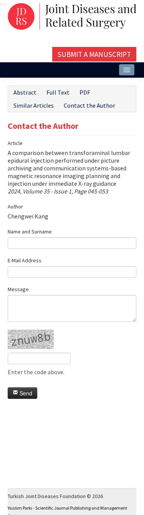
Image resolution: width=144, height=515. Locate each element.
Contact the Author (89, 105)
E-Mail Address (24, 260)
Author (15, 206)
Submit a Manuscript (94, 54)
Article (15, 143)
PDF (84, 92)
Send (25, 393)
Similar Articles (33, 105)
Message (18, 289)
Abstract (24, 92)
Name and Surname (30, 231)
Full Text (58, 92)
